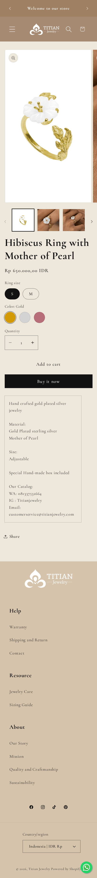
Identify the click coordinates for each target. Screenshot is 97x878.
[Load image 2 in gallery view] (48, 220)
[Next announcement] (87, 8)
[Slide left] (5, 221)
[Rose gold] (39, 317)
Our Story (18, 743)
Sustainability (22, 782)
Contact (16, 653)
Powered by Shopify (66, 869)
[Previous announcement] (10, 8)
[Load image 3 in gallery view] (74, 220)
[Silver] (24, 317)
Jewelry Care (21, 691)
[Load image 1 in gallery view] (23, 220)
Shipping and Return (28, 639)
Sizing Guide (21, 704)
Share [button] (14, 536)
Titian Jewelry (39, 869)
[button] (12, 29)
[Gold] (10, 317)
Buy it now (48, 381)
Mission (16, 756)
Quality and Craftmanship (33, 769)
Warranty (18, 627)
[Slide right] (92, 221)
